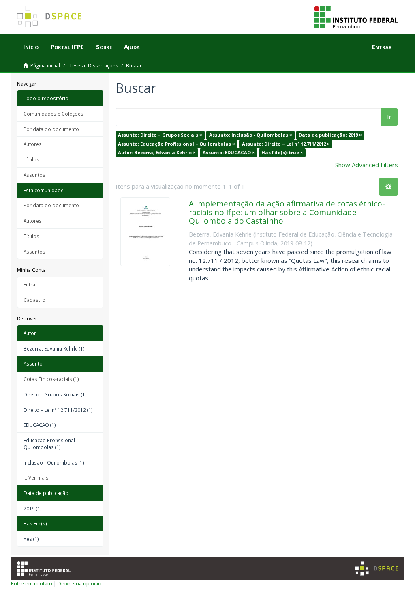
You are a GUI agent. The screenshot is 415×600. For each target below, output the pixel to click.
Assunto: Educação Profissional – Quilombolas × (176, 144)
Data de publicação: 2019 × (330, 135)
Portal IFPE (67, 47)
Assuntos (34, 175)
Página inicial (45, 65)
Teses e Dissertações (93, 65)
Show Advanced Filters (366, 165)
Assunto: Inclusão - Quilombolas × (250, 135)
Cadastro (34, 300)
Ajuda (132, 47)
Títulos (31, 159)
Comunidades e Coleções (53, 113)
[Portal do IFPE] (356, 17)
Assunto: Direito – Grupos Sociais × (160, 135)
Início (31, 47)
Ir (389, 117)
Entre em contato (31, 583)
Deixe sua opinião (79, 583)
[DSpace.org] (376, 568)
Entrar (30, 284)
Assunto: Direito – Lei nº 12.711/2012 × (285, 144)
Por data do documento (51, 129)
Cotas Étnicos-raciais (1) (51, 379)
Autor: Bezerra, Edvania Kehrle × (156, 152)
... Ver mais (36, 477)
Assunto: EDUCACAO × (229, 152)
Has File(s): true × (282, 152)
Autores (33, 144)
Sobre (104, 47)
